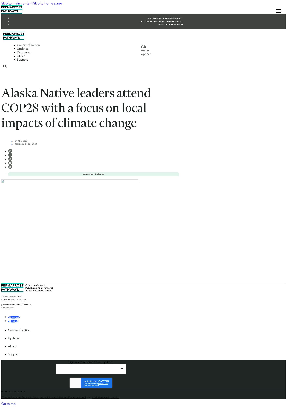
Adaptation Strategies (93, 174)
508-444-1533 (7, 308)
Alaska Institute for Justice (171, 24)
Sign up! (121, 371)
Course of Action (28, 45)
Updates (22, 48)
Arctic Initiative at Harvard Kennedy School (161, 21)
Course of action (19, 330)
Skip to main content (16, 3)
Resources (24, 52)
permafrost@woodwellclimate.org (16, 305)
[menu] (278, 11)
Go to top (8, 404)
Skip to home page (47, 3)
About (21, 56)
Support (22, 59)
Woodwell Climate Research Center (164, 18)
